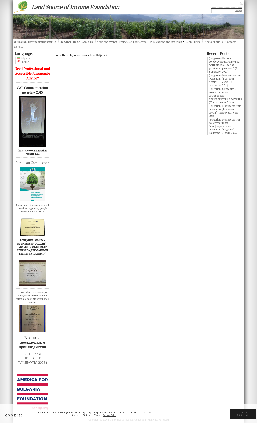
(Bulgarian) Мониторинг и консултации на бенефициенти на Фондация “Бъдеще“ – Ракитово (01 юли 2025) (224, 126)
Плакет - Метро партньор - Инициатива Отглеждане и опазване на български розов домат (32, 297)
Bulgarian (101, 55)
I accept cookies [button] (243, 413)
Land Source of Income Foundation (75, 7)
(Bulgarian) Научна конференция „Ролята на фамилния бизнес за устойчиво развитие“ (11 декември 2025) (224, 65)
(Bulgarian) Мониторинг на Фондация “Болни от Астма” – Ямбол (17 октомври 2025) (225, 80)
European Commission (32, 163)
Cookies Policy (109, 415)
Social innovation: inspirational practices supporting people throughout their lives (32, 208)
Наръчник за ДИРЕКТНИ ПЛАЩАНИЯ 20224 (32, 358)
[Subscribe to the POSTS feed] (241, 4)
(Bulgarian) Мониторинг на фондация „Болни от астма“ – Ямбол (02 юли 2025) (225, 111)
